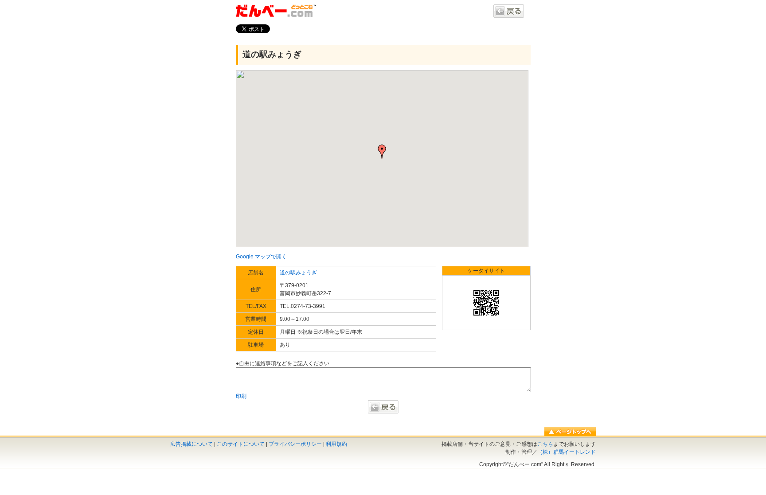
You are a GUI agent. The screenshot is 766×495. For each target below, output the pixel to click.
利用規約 (336, 444)
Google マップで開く (261, 256)
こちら (545, 444)
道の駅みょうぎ (271, 54)
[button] (382, 151)
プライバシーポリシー (295, 444)
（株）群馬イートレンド (566, 452)
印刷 (241, 396)
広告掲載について (191, 444)
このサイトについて (241, 444)
